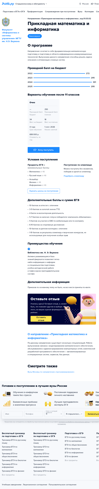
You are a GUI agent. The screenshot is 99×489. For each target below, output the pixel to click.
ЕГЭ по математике (73, 441)
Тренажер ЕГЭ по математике (9, 448)
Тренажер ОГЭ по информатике (41, 465)
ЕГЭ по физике (71, 456)
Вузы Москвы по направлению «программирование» (51, 372)
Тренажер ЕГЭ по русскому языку (14, 441)
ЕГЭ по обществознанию (76, 445)
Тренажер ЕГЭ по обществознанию (9, 455)
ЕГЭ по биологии (72, 449)
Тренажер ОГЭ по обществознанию (41, 455)
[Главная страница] (8, 3)
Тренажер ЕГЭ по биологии (14, 460)
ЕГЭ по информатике (74, 452)
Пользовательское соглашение (62, 484)
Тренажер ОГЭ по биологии (45, 460)
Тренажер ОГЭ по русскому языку (45, 441)
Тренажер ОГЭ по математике (41, 448)
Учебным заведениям (11, 484)
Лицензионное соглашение (35, 484)
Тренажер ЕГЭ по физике (13, 471)
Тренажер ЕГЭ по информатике (9, 465)
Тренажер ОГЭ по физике (44, 471)
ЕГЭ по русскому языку (75, 437)
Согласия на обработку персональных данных (74, 422)
